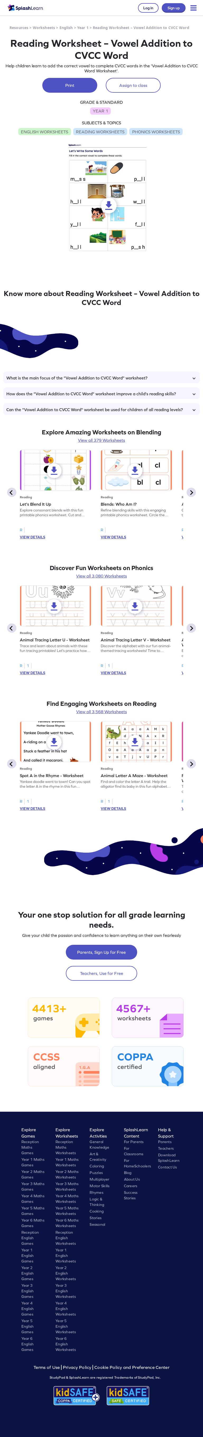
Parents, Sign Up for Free (101, 952)
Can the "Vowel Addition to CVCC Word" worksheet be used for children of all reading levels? (94, 409)
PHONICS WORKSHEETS (156, 131)
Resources (19, 27)
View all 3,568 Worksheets (101, 711)
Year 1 (83, 27)
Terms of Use (47, 1367)
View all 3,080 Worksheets (101, 576)
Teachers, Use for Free (101, 973)
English (66, 27)
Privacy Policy (77, 1367)
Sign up (174, 8)
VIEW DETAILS (32, 537)
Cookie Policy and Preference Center (131, 1367)
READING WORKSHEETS (100, 131)
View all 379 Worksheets (101, 440)
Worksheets (44, 27)
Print (69, 85)
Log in (148, 8)
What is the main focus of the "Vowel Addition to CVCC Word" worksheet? (76, 377)
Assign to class (133, 85)
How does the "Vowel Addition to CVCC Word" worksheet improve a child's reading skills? (91, 393)
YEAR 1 (100, 111)
